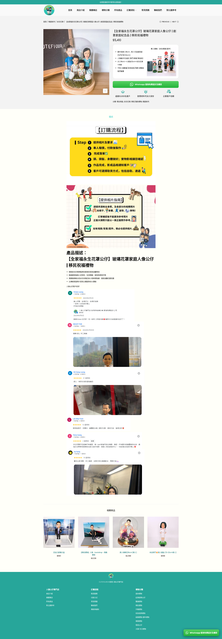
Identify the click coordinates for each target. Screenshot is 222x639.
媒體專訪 (49, 597)
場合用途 (120, 101)
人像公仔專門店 (52, 589)
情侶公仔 (139, 625)
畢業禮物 (139, 621)
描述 (111, 116)
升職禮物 (139, 609)
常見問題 (94, 601)
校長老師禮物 (140, 613)
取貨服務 (94, 594)
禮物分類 (139, 589)
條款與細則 (95, 609)
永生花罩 (60, 22)
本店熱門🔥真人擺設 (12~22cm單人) (163, 552)
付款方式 (94, 597)
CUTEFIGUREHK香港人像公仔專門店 (111, 582)
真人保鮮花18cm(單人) (128, 552)
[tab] (111, 116)
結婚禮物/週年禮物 (142, 617)
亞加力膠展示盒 (59, 552)
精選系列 (52, 22)
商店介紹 (49, 594)
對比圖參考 (50, 605)
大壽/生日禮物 (141, 629)
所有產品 (49, 601)
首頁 (45, 22)
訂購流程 (94, 589)
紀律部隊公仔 (140, 597)
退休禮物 (139, 594)
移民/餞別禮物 (136, 101)
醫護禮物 (139, 601)
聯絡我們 (94, 605)
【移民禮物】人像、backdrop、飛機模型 (93, 553)
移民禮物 (139, 605)
